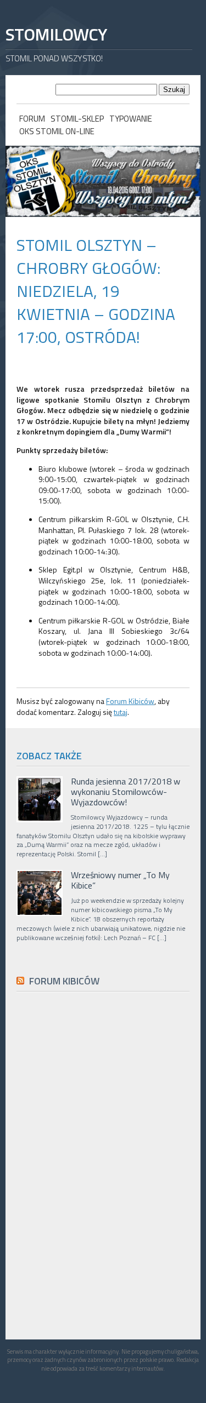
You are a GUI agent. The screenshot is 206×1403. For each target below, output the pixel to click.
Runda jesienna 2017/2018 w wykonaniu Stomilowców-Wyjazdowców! (125, 792)
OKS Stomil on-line (56, 131)
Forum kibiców (64, 980)
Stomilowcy (56, 34)
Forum (32, 118)
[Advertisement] (98, 1246)
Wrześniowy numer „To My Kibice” (120, 880)
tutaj (120, 712)
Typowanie (130, 118)
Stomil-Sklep (77, 118)
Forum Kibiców (130, 701)
